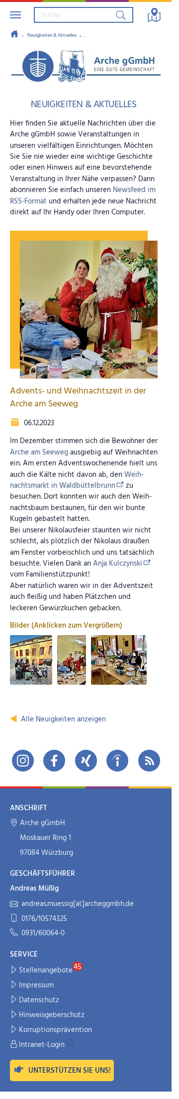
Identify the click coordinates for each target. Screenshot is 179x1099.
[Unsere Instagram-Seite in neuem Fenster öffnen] (23, 761)
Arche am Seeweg (39, 452)
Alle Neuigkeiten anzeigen (63, 719)
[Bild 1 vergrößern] (31, 660)
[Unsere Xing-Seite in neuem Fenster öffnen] (86, 761)
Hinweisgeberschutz (52, 1015)
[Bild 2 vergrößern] (71, 660)
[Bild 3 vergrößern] (119, 660)
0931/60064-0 (43, 933)
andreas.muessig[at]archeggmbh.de (77, 904)
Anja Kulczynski (117, 564)
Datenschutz (39, 1000)
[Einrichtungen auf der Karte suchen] (154, 15)
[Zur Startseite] (14, 34)
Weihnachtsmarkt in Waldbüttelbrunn (77, 480)
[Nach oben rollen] (157, 1085)
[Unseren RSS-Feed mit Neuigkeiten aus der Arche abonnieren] (149, 761)
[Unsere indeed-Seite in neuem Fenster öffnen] (117, 761)
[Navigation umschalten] (15, 14)
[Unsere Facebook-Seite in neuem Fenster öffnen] (54, 761)
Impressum (36, 985)
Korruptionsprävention (55, 1030)
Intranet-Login (42, 1045)
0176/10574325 (44, 919)
